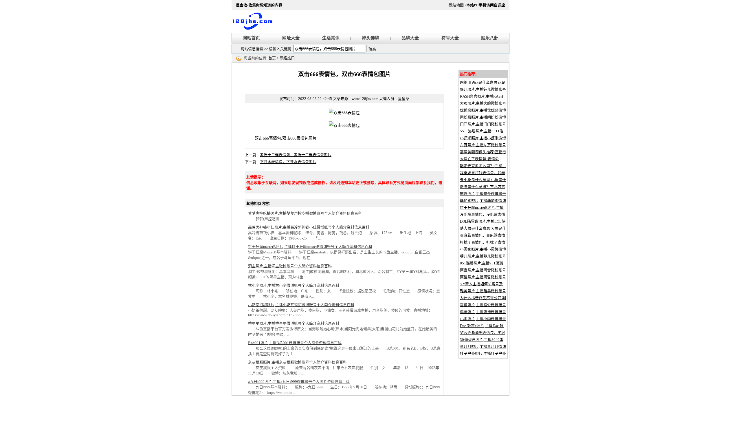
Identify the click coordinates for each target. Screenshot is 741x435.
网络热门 (287, 58)
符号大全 (450, 38)
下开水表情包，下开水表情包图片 (288, 162)
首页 (272, 58)
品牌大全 (410, 38)
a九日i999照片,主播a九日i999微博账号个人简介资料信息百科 (299, 381)
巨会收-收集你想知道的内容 (255, 21)
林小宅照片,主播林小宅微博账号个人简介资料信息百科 (293, 285)
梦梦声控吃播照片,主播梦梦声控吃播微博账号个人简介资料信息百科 (305, 213)
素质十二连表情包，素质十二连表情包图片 (295, 155)
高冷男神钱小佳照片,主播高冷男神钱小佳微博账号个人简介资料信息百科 (308, 227)
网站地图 (456, 5)
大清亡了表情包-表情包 (479, 159)
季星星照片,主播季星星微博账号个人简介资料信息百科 (293, 323)
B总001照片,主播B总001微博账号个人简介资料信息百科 (295, 343)
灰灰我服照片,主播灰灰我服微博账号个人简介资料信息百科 (297, 362)
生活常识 (331, 38)
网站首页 (251, 38)
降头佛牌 (370, 38)
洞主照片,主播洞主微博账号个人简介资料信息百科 (290, 266)
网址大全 (291, 38)
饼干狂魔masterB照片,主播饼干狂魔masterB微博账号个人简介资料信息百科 (310, 246)
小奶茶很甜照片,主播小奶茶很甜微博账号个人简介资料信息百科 (301, 305)
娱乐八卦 (489, 38)
